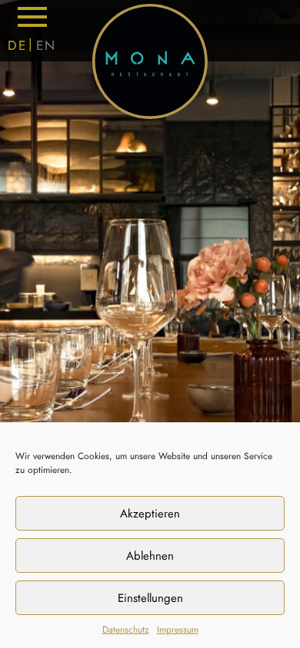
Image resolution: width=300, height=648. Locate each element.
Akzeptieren (150, 513)
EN (46, 45)
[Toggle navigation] (32, 17)
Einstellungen (150, 598)
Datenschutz (125, 629)
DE (17, 45)
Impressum (177, 629)
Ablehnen (150, 556)
